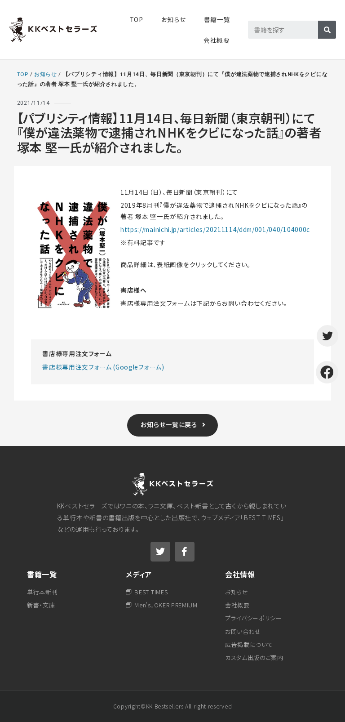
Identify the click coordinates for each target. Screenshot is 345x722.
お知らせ (173, 19)
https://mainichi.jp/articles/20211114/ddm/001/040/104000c (215, 229)
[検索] (327, 30)
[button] (172, 425)
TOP (136, 19)
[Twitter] (160, 552)
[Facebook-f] (185, 552)
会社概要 (216, 40)
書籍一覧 (42, 574)
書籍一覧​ (217, 19)
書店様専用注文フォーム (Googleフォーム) (103, 366)
